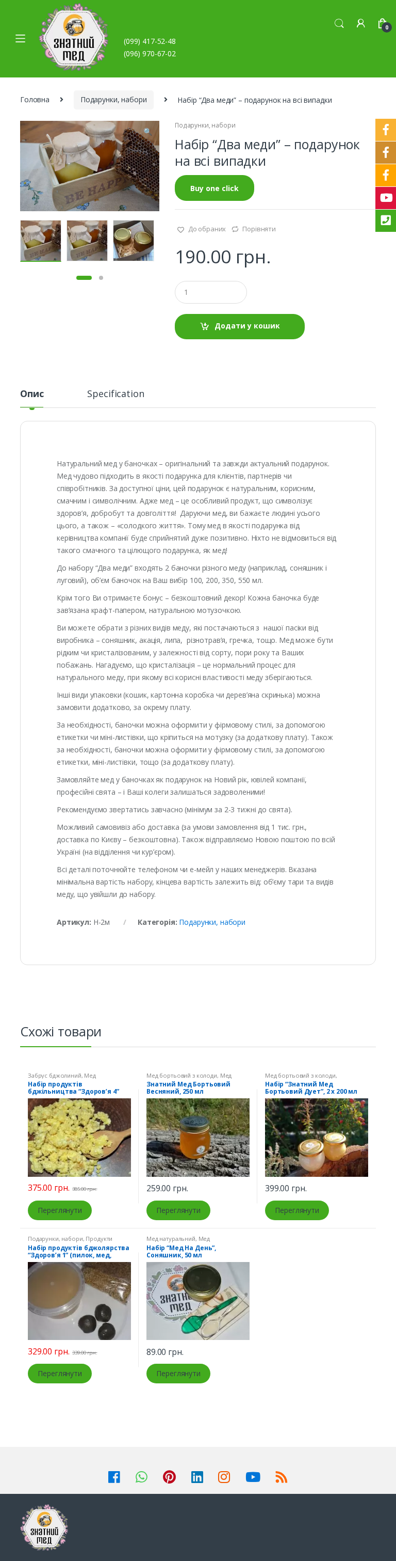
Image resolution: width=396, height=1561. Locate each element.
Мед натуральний (62, 1078)
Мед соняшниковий (178, 1242)
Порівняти (259, 228)
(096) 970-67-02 (150, 53)
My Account (361, 23)
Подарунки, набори (113, 99)
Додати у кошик (247, 325)
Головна (35, 99)
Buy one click (214, 188)
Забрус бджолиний (54, 1075)
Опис (31, 394)
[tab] (31, 398)
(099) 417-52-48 (150, 41)
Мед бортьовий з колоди (181, 1075)
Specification (115, 394)
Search (339, 23)
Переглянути (59, 1210)
